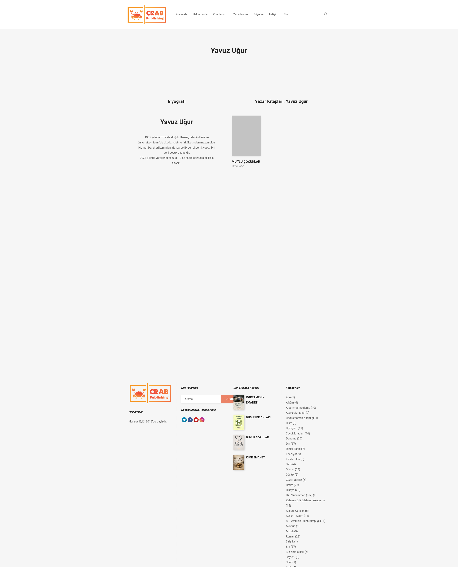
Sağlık (290, 541)
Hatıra (289, 485)
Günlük (290, 474)
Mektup (290, 526)
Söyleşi (290, 557)
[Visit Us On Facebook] (190, 421)
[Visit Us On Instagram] (202, 421)
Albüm (290, 402)
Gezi (289, 464)
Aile (288, 397)
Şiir (288, 546)
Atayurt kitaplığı (295, 412)
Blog (286, 14)
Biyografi (291, 428)
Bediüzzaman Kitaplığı (300, 418)
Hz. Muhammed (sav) (299, 495)
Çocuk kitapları (295, 433)
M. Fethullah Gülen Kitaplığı (303, 521)
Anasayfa (181, 14)
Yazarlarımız (240, 14)
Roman (290, 536)
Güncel (290, 469)
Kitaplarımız (220, 14)
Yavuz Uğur (176, 122)
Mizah (290, 531)
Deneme (291, 438)
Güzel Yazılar (294, 480)
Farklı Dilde (293, 459)
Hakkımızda (200, 14)
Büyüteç (259, 14)
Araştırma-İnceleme (298, 407)
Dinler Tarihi (293, 449)
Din (288, 443)
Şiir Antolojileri (295, 552)
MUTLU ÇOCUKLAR (246, 161)
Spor (289, 562)
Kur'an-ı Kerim (294, 515)
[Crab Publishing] (147, 14)
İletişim (273, 14)
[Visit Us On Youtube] (196, 421)
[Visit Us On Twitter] (184, 421)
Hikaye (290, 490)
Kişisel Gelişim (295, 510)
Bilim (289, 423)
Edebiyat (291, 454)
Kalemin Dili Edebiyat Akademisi (306, 500)
